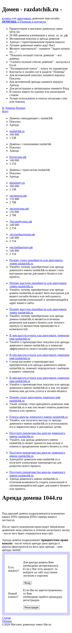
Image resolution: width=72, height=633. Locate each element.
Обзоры (7, 621)
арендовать (24, 18)
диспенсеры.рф (19, 208)
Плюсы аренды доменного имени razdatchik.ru (38, 416)
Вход (5, 111)
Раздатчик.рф (17, 157)
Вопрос (20, 107)
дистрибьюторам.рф (22, 234)
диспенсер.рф (18, 195)
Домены (10, 107)
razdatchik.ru (17, 131)
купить (6, 18)
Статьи (6, 617)
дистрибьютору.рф (21, 247)
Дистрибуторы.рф (20, 221)
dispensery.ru (17, 182)
